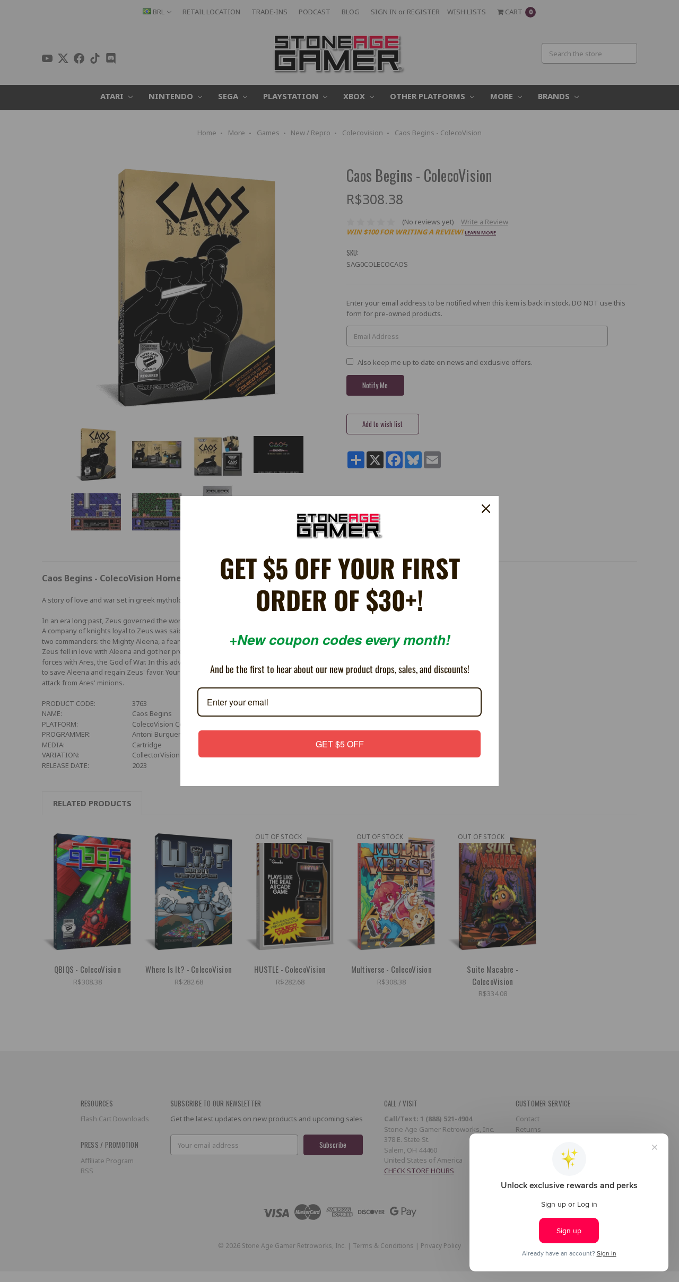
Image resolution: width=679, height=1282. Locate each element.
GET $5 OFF (339, 743)
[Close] (486, 509)
